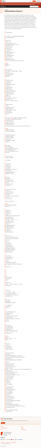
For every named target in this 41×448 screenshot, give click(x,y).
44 (4, 169)
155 (5, 92)
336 (5, 403)
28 (4, 205)
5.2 (5, 351)
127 (5, 185)
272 (5, 393)
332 (5, 400)
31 (4, 80)
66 (4, 196)
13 (4, 190)
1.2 (5, 35)
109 (5, 314)
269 (5, 392)
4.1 (5, 209)
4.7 (5, 305)
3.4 (5, 160)
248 (5, 55)
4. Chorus (6, 203)
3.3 (5, 155)
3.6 (5, 176)
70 (4, 148)
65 (4, 215)
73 (4, 309)
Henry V (6, 9)
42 (4, 37)
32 (4, 147)
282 (5, 58)
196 (5, 384)
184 (5, 98)
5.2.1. (12, 36)
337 (5, 406)
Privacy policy (3, 442)
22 (4, 257)
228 (5, 389)
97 (4, 217)
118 (5, 333)
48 (4, 173)
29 (4, 245)
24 (4, 274)
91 (4, 41)
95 (4, 43)
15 (4, 119)
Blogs (22, 426)
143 (5, 123)
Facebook (3, 439)
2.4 (5, 116)
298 (5, 59)
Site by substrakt (3, 446)
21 (4, 296)
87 (4, 181)
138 (5, 152)
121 (5, 88)
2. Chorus (6, 63)
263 (5, 391)
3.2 (5, 144)
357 (5, 404)
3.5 (5, 162)
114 (5, 85)
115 (5, 76)
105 (5, 182)
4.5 (5, 288)
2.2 (5, 79)
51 (4, 114)
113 (5, 75)
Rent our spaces (23, 429)
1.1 (4, 31)
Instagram (8, 439)
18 (4, 32)
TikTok (17, 439)
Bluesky (21, 439)
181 (5, 51)
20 (4, 273)
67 (4, 197)
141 (5, 122)
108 (5, 218)
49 (4, 39)
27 (4, 131)
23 (4, 156)
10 (4, 337)
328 (5, 372)
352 (5, 407)
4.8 (5, 324)
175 (5, 48)
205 (5, 52)
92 (4, 349)
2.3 (5, 103)
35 (4, 111)
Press (1, 429)
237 (5, 222)
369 (5, 408)
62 (4, 365)
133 (5, 265)
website (33, 4)
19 (4, 211)
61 (4, 194)
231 (5, 221)
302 (5, 229)
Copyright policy (13, 442)
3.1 (4, 133)
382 (5, 410)
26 (4, 281)
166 (5, 96)
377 (5, 411)
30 (4, 178)
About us (2, 426)
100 (5, 369)
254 (5, 56)
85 (4, 149)
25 (4, 64)
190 (5, 100)
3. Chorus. (6, 128)
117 (5, 374)
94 (4, 83)
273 (5, 396)
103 (5, 329)
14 (4, 192)
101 (5, 370)
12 (4, 189)
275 (5, 387)
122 (5, 317)
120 (5, 44)
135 (5, 264)
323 (5, 60)
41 (4, 362)
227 (5, 385)
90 (4, 151)
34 (4, 284)
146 (5, 91)
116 (5, 316)
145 (5, 380)
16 (4, 136)
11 (4, 165)
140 (5, 266)
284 (5, 228)
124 (5, 318)
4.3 (5, 254)
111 (5, 373)
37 (4, 213)
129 (5, 219)
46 (4, 81)
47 (4, 206)
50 (4, 250)
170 (5, 47)
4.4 (5, 269)
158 (5, 381)
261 (5, 226)
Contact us (5, 435)
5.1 (4, 342)
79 (4, 355)
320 (5, 232)
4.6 (5, 298)
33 (4, 110)
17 (4, 104)
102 (5, 84)
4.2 (5, 234)
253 (5, 225)
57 (4, 40)
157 (5, 95)
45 (4, 260)
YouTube (13, 439)
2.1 (5, 68)
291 (5, 399)
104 (5, 330)
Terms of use (8, 442)
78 (4, 72)
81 (4, 313)
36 (4, 246)
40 (4, 168)
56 (4, 252)
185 (5, 99)
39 (4, 276)
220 (5, 54)
